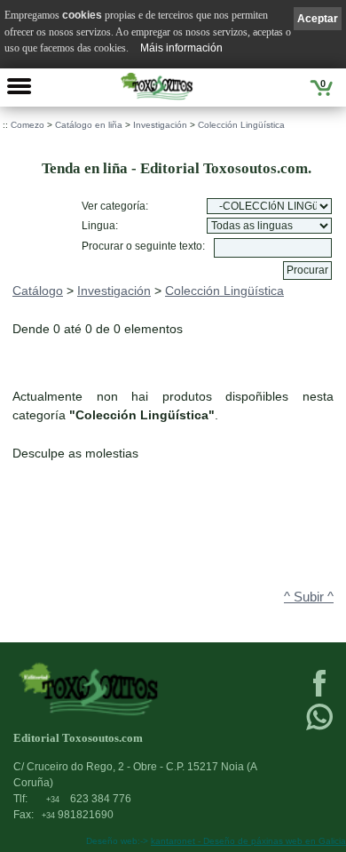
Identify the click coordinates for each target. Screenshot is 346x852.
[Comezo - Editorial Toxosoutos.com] (156, 86)
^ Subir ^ (309, 597)
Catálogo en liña (88, 125)
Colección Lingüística (241, 125)
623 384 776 (88, 798)
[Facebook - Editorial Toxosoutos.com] (319, 694)
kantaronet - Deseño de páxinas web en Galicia (248, 841)
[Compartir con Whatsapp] (319, 728)
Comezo (27, 125)
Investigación (160, 125)
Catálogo (37, 290)
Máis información (181, 48)
